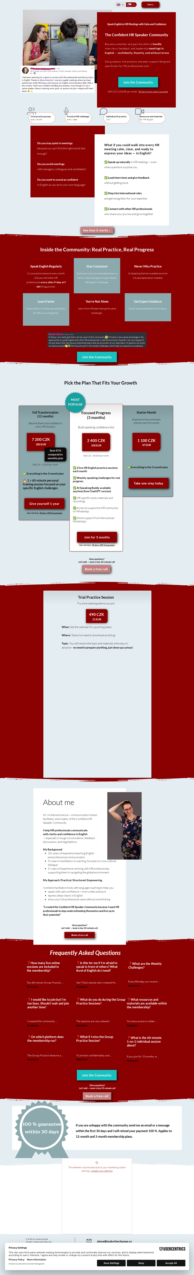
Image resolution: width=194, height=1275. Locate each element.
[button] (44, 503)
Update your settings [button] (102, 1170)
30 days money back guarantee (153, 91)
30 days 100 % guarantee (50, 513)
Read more (32, 986)
